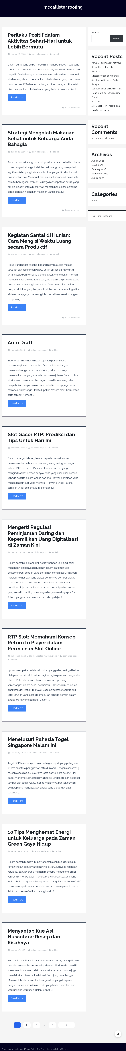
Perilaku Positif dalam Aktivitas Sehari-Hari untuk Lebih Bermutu (40, 41)
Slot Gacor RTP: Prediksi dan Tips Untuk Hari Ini (41, 437)
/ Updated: (34, 656)
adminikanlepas (39, 54)
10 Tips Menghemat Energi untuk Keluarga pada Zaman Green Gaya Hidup (41, 838)
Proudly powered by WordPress (16, 1049)
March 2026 (97, 165)
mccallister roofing (63, 7)
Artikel (56, 54)
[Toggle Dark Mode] (117, 1033)
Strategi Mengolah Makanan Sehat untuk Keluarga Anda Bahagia (41, 138)
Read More (17, 97)
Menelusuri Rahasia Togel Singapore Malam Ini (38, 742)
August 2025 (97, 178)
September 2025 (99, 173)
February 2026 (98, 169)
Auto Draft (20, 342)
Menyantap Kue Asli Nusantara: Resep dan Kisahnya (34, 936)
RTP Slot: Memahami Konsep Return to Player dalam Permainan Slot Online (41, 642)
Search (95, 32)
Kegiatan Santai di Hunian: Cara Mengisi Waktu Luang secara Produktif (39, 241)
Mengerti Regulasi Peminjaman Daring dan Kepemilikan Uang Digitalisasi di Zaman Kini (43, 536)
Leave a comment (73, 107)
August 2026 (97, 161)
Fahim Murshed (62, 1049)
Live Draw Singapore (101, 216)
